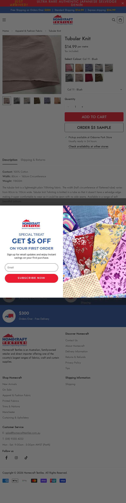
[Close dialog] (122, 209)
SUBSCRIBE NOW (31, 278)
